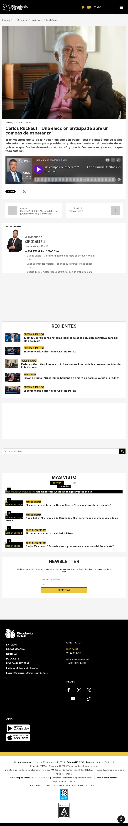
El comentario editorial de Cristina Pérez (50, 351)
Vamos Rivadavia (29, 360)
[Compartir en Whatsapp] (24, 191)
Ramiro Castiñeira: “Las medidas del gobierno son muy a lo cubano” (39, 212)
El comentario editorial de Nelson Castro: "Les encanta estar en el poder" (68, 505)
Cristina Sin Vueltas (34, 334)
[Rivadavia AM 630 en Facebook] (70, 690)
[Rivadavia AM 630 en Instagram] (81, 690)
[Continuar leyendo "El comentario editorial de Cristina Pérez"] (12, 351)
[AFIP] (64, 794)
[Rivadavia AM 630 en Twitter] (91, 690)
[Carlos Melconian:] (14, 545)
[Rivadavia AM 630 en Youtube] (73, 698)
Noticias (11, 654)
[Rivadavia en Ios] (18, 737)
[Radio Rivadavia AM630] (15, 7)
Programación (15, 649)
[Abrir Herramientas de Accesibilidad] (121, 819)
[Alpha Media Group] (64, 810)
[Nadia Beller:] (14, 516)
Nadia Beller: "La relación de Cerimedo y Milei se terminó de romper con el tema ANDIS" (61, 519)
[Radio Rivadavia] (19, 633)
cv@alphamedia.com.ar (64, 781)
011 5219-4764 (73, 652)
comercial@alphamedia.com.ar (78, 777)
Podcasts (12, 658)
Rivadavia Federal (17, 663)
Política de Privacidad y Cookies (22, 668)
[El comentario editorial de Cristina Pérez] (14, 532)
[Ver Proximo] (115, 210)
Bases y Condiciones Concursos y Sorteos (27, 673)
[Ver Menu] (121, 7)
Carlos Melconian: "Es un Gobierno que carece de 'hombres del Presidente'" (70, 546)
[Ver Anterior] (12, 210)
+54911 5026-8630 (76, 663)
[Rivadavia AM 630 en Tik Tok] (88, 698)
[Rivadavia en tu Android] (18, 728)
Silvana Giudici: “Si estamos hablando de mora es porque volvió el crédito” (72, 377)
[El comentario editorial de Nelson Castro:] (14, 503)
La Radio (11, 644)
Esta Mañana (33, 236)
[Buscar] (122, 451)
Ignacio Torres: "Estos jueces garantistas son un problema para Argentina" (63, 492)
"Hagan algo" (76, 211)
